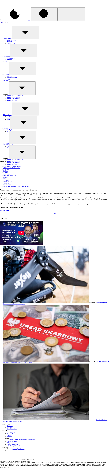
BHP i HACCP (7, 181)
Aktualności (6, 56)
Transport (6, 180)
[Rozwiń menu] (25, 32)
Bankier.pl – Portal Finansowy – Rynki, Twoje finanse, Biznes (31, 462)
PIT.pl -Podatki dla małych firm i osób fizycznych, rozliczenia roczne (66, 462)
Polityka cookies (11, 442)
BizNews (9, 59)
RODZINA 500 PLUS (9, 175)
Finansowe (6, 169)
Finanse (5, 61)
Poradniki (6, 74)
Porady (9, 79)
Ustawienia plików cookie (14, 446)
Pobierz (54, 213)
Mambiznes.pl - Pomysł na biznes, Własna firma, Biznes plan (57, 464)
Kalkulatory (10, 76)
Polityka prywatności (12, 441)
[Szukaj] (44, 14)
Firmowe (5, 172)
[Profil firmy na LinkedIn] (29, 20)
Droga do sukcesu (12, 40)
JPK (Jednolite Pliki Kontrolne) (11, 168)
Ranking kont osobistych (13, 98)
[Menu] (71, 14)
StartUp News (10, 58)
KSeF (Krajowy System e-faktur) (12, 166)
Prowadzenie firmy (12, 77)
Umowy (5, 178)
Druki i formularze (12, 429)
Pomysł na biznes (11, 43)
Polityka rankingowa (12, 444)
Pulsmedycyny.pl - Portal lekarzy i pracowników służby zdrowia (49, 465)
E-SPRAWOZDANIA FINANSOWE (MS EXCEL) (17, 186)
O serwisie (10, 426)
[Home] (9, 7)
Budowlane (6, 174)
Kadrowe (5, 171)
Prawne (5, 177)
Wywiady (9, 41)
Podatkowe (6, 165)
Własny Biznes (7, 38)
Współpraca (10, 427)
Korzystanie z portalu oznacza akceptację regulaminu (21, 439)
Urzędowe (6, 183)
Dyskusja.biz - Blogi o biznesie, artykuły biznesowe (88, 464)
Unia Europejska (7, 184)
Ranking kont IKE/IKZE (13, 97)
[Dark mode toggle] (14, 20)
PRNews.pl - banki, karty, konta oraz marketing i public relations (23, 464)
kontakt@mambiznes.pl (19, 449)
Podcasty (5, 80)
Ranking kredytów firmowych (15, 95)
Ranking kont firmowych (13, 100)
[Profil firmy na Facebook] (28, 20)
